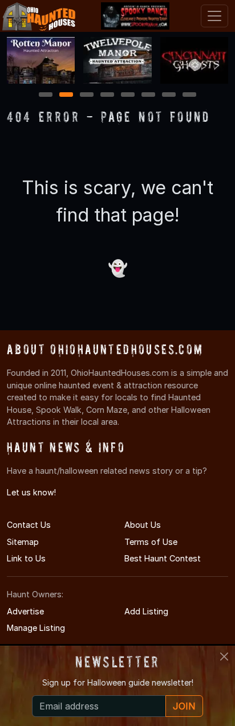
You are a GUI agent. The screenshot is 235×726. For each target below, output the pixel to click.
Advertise (25, 611)
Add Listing (146, 611)
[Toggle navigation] (214, 16)
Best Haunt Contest (162, 558)
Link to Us (26, 558)
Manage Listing (36, 628)
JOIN (184, 706)
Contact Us (29, 525)
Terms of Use (150, 542)
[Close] (224, 656)
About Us (142, 525)
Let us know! (31, 492)
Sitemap (23, 542)
